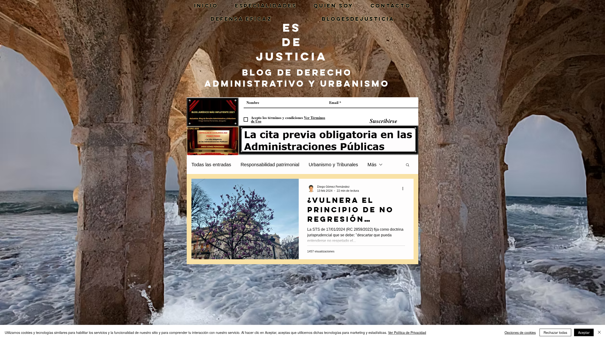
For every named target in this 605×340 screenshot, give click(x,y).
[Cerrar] (599, 332)
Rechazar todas (555, 332)
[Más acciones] (404, 188)
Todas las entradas (211, 164)
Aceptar (584, 332)
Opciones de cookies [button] (520, 332)
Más (371, 164)
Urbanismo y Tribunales (333, 164)
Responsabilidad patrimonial (270, 164)
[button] (407, 165)
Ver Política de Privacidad (407, 332)
